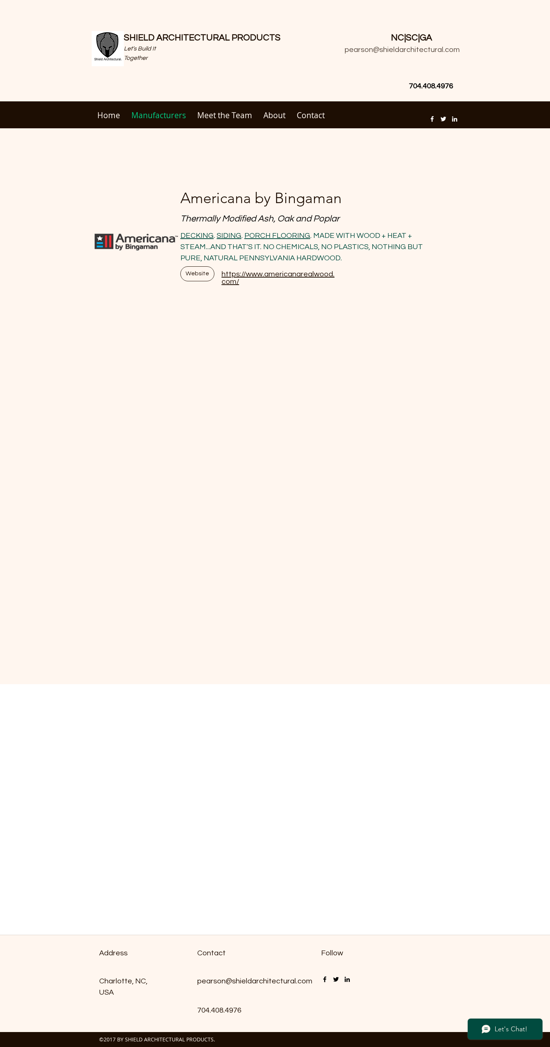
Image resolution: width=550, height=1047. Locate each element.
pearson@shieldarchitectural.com (402, 49)
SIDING (229, 235)
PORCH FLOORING (277, 235)
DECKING (197, 235)
